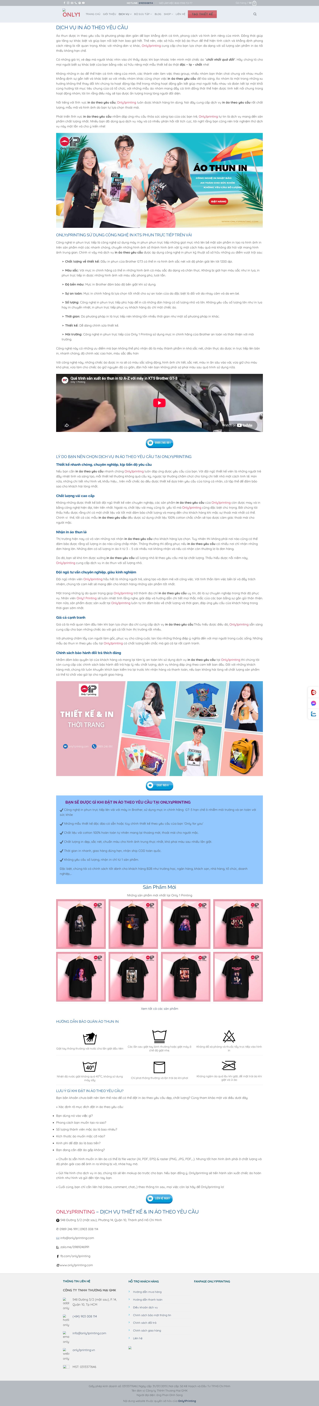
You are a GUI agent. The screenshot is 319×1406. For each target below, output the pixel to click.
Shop (167, 14)
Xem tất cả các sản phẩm (159, 1008)
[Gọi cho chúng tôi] (76, 3)
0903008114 (146, 2)
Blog (158, 14)
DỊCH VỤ (124, 14)
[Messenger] (313, 703)
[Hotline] (313, 692)
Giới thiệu (109, 14)
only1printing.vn (84, 1350)
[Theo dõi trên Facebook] (64, 3)
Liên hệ (180, 14)
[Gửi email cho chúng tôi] (72, 3)
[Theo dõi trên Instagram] (68, 3)
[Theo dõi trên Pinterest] (79, 3)
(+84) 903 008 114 (85, 1316)
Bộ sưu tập (142, 14)
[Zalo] (313, 714)
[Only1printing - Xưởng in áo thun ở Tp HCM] (71, 14)
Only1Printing (187, 1401)
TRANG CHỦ (93, 14)
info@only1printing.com (89, 1333)
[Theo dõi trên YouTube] (83, 3)
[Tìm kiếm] (254, 14)
